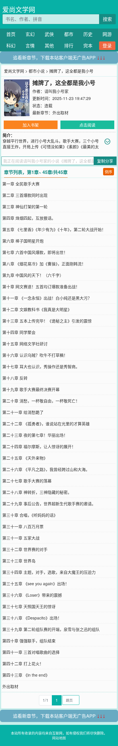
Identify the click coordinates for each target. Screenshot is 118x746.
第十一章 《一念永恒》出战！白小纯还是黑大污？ (47, 298)
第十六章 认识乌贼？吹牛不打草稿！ (35, 355)
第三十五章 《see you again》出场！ (35, 583)
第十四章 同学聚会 (19, 332)
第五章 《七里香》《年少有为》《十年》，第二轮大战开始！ (54, 229)
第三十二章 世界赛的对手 (25, 549)
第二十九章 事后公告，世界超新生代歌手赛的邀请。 (49, 503)
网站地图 (59, 737)
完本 (88, 45)
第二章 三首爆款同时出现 (25, 195)
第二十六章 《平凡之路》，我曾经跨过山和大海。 (46, 469)
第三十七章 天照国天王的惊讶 (29, 606)
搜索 (107, 19)
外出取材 (60, 112)
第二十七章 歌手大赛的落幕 (27, 481)
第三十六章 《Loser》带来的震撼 (32, 595)
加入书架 (31, 125)
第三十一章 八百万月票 (23, 526)
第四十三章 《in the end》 (26, 675)
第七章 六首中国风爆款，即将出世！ (35, 252)
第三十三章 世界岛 (19, 560)
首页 (10, 34)
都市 (68, 34)
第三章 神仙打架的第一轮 (25, 206)
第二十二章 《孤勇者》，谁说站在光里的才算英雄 (46, 423)
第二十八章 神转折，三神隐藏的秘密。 (37, 492)
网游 (107, 34)
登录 (107, 45)
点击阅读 (87, 125)
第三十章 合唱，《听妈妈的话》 (30, 515)
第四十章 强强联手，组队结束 (29, 640)
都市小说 (37, 71)
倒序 (108, 171)
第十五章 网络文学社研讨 (25, 343)
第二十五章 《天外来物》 (25, 458)
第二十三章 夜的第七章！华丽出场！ (35, 435)
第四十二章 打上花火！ (23, 663)
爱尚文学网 (18, 9)
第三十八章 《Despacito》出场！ (32, 618)
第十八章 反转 (14, 378)
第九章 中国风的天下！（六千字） (33, 275)
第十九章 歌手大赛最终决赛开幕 (31, 389)
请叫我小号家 (56, 91)
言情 (30, 45)
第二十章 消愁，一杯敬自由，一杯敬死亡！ (41, 401)
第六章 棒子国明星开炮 (23, 241)
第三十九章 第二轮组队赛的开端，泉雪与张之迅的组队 (51, 629)
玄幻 (30, 34)
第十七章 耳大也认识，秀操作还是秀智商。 (41, 366)
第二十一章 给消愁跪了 (23, 412)
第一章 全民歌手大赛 (21, 183)
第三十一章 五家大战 (21, 538)
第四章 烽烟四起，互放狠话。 (29, 218)
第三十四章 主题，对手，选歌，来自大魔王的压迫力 (49, 572)
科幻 (10, 45)
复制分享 (105, 161)
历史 (88, 34)
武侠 (49, 34)
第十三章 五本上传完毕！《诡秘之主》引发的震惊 (47, 321)
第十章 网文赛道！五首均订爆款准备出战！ (41, 286)
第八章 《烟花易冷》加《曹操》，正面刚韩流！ (44, 263)
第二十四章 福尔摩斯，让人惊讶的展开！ (39, 446)
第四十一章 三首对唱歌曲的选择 (31, 652)
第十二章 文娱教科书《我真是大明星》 (37, 309)
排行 (68, 45)
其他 (49, 45)
